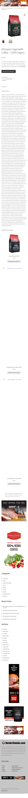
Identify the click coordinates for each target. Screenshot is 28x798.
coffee (4, 80)
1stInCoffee (5, 578)
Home (4, 8)
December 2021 (6, 649)
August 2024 (5, 631)
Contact (4, 771)
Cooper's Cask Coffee (7, 582)
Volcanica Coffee (9, 8)
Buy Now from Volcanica (8, 71)
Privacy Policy (15, 766)
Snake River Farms (6, 594)
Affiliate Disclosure (16, 769)
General (4, 587)
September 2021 (6, 653)
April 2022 (5, 640)
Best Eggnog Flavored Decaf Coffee (10, 610)
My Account (4, 796)
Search (14, 796)
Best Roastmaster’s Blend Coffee (9, 619)
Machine (4, 591)
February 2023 (6, 635)
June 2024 (5, 633)
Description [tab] (4, 86)
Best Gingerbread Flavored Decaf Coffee (11, 613)
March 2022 (5, 642)
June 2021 (5, 655)
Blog (3, 767)
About (3, 769)
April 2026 (5, 629)
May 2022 (5, 638)
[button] (25, 15)
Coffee (4, 580)
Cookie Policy (15, 771)
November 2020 (6, 657)
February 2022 (6, 644)
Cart (21, 795)
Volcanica (5, 596)
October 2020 (5, 660)
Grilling (4, 589)
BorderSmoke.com (9, 3)
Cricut (4, 585)
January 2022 (5, 646)
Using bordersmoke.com (17, 767)
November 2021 (6, 651)
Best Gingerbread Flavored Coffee (9, 616)
